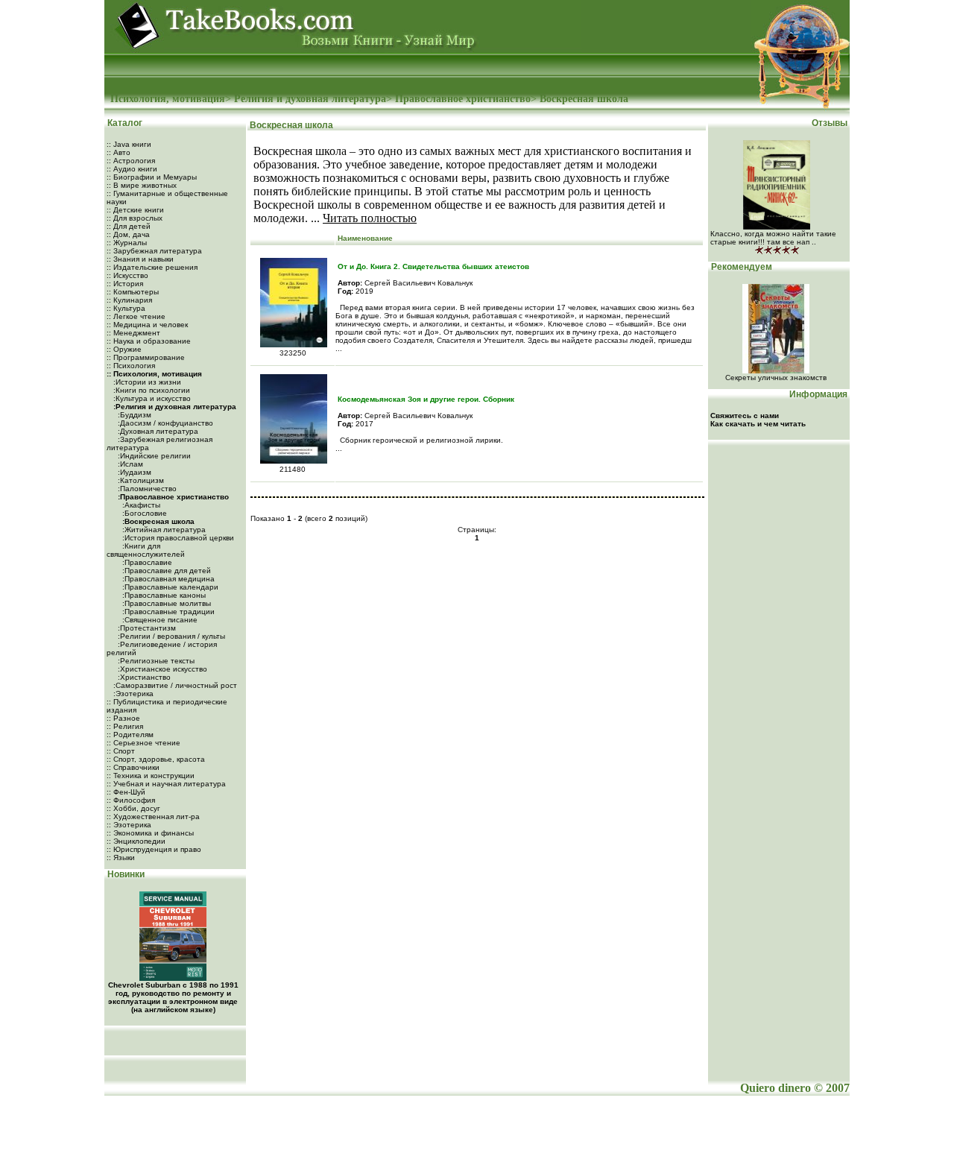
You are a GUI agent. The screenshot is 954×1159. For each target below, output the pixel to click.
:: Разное (123, 718)
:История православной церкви (177, 538)
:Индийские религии (153, 456)
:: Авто (118, 152)
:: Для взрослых (134, 218)
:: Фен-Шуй (126, 792)
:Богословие (143, 513)
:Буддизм (133, 415)
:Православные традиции (167, 611)
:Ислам (129, 464)
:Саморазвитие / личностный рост (174, 685)
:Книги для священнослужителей (146, 550)
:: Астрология (131, 161)
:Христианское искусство (161, 669)
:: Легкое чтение (136, 316)
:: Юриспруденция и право (154, 849)
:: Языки (121, 857)
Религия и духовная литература (310, 98)
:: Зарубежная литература (154, 251)
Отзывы (831, 123)
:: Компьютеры (133, 292)
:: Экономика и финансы (150, 833)
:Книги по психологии (150, 390)
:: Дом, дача (128, 234)
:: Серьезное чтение (143, 743)
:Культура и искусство (151, 398)
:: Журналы (127, 243)
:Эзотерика (132, 693)
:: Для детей (129, 226)
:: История (125, 284)
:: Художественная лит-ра (153, 816)
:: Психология (131, 365)
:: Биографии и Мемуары (152, 177)
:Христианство (143, 677)
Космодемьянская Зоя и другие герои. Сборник (426, 399)
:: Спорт (121, 751)
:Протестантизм (146, 628)
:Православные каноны (163, 595)
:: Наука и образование (149, 341)
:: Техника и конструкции (151, 775)
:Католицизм (140, 480)
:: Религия (125, 726)
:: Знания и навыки (140, 259)
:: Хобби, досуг (133, 808)
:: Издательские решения (152, 267)
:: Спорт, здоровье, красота (156, 759)
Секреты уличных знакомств (776, 377)
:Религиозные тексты (155, 661)
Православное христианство (463, 98)
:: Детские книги (135, 210)
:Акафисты (140, 505)
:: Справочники (133, 767)
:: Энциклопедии (136, 841)
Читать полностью (370, 218)
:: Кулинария (129, 300)
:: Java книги (129, 144)
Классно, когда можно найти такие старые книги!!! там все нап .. (773, 238)
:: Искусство (127, 275)
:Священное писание (159, 620)
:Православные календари (169, 587)
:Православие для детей (165, 570)
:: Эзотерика (129, 825)
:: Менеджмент (133, 333)
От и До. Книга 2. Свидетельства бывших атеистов (433, 266)
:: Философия (131, 800)
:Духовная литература (157, 431)
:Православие (146, 562)
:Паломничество (146, 488)
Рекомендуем (740, 267)
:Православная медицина (167, 579)
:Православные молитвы (165, 603)
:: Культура (126, 308)
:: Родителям (130, 734)
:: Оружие (124, 349)
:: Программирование (146, 357)
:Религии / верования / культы (170, 636)
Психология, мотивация (167, 98)
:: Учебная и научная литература (166, 784)
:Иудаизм (133, 472)
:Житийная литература (163, 529)
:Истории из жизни (146, 382)
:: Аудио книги (132, 169)
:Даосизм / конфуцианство (164, 423)
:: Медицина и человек (147, 324)
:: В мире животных (142, 185)
